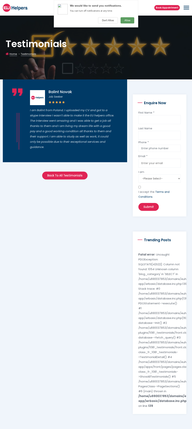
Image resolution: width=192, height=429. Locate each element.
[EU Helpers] (15, 7)
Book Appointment (167, 7)
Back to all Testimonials (64, 175)
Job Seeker (56, 97)
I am (141, 172)
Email (142, 156)
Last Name (145, 128)
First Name (146, 113)
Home (13, 54)
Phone (143, 142)
